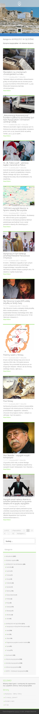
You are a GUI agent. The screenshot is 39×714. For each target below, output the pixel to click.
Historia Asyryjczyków (12, 659)
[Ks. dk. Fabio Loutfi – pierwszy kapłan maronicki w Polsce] (18, 151)
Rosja (8, 603)
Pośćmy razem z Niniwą (13, 355)
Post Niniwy (8, 401)
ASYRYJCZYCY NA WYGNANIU (14, 564)
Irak (7, 630)
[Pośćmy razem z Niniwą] (18, 338)
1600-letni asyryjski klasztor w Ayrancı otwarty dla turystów (15, 209)
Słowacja (9, 611)
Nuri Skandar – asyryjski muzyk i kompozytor (16, 456)
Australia (9, 567)
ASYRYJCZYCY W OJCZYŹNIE (14, 624)
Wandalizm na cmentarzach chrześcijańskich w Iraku (15, 73)
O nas (7, 705)
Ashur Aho (22, 77)
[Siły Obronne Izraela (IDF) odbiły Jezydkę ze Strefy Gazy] (18, 289)
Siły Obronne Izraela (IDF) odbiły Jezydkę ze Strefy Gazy (16, 302)
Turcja (8, 650)
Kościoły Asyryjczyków (12, 663)
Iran (7, 634)
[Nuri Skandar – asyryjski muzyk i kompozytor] (18, 438)
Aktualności (9, 556)
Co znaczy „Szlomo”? (11, 697)
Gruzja (8, 579)
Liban (8, 638)
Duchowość (9, 655)
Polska (8, 599)
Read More (7, 90)
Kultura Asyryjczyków (12, 667)
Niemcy (8, 591)
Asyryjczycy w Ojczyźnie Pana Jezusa (17, 626)
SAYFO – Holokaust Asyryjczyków (16, 671)
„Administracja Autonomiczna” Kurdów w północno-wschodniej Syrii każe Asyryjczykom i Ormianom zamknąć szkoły (18, 118)
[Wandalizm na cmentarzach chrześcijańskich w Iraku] (18, 59)
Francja (8, 575)
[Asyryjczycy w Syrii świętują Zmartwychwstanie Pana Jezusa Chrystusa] (18, 241)
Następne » (21, 533)
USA (7, 619)
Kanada (8, 587)
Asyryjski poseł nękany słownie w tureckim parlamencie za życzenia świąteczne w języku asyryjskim (17, 501)
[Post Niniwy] (18, 387)
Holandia (9, 583)
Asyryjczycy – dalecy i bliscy (13, 694)
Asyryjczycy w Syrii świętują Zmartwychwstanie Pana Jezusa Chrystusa (16, 256)
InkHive (17, 711)
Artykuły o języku (11, 560)
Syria (7, 646)
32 (13, 533)
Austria (8, 571)
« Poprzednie (16, 530)
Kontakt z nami (9, 701)
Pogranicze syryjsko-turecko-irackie (16, 642)
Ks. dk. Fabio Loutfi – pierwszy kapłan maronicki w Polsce (15, 164)
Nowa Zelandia (10, 595)
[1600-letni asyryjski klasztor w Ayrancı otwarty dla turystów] (18, 196)
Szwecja (8, 607)
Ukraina (8, 615)
